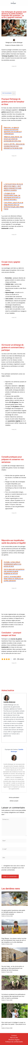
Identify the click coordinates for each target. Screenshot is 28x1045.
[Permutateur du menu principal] (3, 3)
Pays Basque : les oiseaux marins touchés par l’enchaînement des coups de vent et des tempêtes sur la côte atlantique (13, 940)
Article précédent (14, 797)
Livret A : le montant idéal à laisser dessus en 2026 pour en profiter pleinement (13, 578)
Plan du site (14, 1038)
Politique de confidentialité (14, 1042)
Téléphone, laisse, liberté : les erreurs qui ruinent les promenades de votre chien (13, 139)
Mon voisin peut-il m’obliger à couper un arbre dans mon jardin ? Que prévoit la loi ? (13, 1024)
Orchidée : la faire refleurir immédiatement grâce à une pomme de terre (12, 564)
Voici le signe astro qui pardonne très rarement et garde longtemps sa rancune (14, 571)
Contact (14, 1035)
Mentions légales (14, 1040)
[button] (26, 3)
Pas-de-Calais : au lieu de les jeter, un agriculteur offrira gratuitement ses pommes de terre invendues (12, 968)
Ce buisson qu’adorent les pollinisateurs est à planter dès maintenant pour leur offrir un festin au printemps (13, 996)
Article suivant (14, 800)
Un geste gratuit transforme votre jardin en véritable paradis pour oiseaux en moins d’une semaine (13, 912)
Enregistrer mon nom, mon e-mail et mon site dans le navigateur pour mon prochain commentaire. (13, 868)
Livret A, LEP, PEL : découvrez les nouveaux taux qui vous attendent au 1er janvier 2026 (14, 146)
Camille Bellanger (9, 702)
